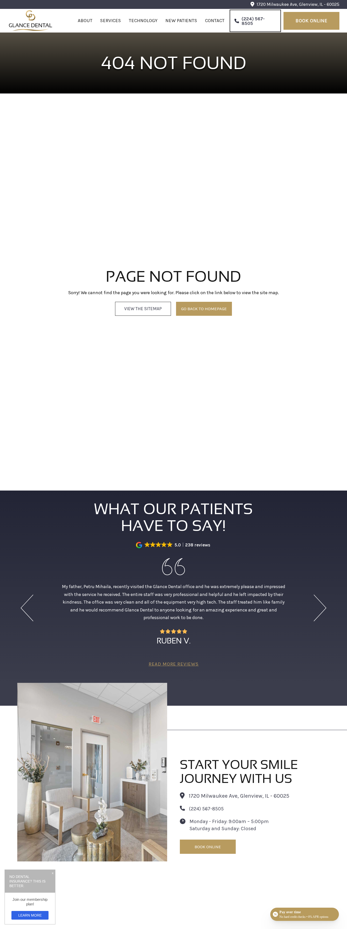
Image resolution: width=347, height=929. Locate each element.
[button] (173, 545)
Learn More (30, 915)
